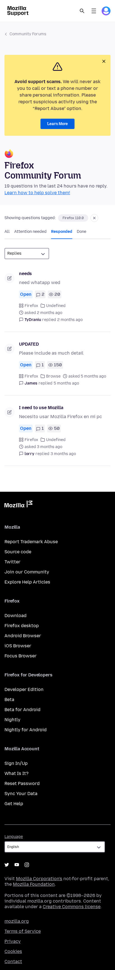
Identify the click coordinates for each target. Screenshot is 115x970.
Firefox (31, 305)
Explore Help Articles (27, 582)
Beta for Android (22, 709)
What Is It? (16, 773)
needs (25, 273)
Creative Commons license (71, 906)
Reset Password (22, 783)
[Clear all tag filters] (94, 218)
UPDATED (29, 344)
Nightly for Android (25, 729)
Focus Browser (20, 656)
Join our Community (26, 572)
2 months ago (70, 319)
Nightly (12, 719)
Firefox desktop (21, 625)
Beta (9, 699)
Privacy (12, 941)
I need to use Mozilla (41, 407)
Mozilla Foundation (34, 884)
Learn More (57, 123)
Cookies (13, 951)
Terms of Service (22, 931)
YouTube (17, 865)
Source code (17, 551)
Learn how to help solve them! (37, 192)
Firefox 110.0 (73, 218)
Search (82, 10)
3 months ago (63, 453)
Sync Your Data (20, 793)
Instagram (27, 865)
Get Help (13, 803)
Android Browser (22, 635)
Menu (93, 10)
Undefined (56, 305)
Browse (53, 376)
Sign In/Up (16, 763)
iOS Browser (17, 645)
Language (13, 836)
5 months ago (66, 383)
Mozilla (18, 505)
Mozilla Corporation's (39, 878)
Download (15, 615)
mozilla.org (16, 921)
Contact (13, 961)
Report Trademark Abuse (31, 541)
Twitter (12, 561)
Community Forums (27, 34)
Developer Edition (24, 689)
